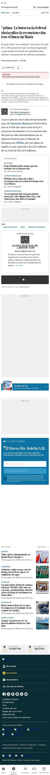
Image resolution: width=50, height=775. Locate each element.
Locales (15, 12)
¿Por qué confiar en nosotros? (16, 717)
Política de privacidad (10, 745)
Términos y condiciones (28, 745)
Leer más (19, 265)
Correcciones (28, 748)
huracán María (20, 123)
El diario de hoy (9, 708)
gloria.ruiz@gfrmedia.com (20, 114)
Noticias (5, 12)
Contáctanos (8, 702)
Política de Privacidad (37, 475)
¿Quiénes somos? (10, 699)
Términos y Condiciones (13, 477)
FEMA (20, 142)
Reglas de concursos (12, 711)
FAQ (4, 705)
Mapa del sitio (8, 714)
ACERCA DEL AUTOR (25, 234)
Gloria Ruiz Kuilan (25, 246)
